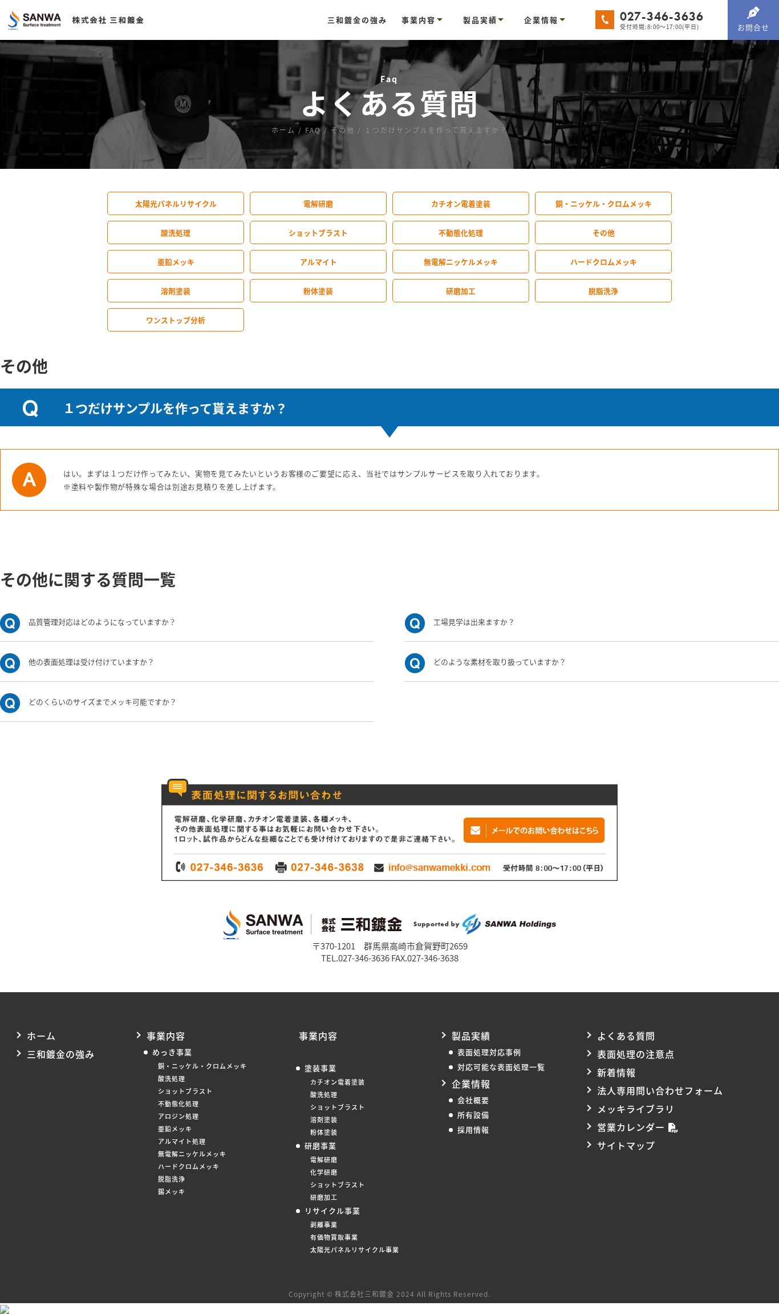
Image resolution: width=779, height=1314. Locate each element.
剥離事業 (324, 1224)
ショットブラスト (318, 232)
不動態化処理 (461, 232)
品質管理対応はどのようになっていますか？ (102, 621)
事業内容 (418, 19)
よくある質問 (626, 1035)
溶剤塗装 (175, 290)
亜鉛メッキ (175, 261)
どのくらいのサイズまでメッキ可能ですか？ (103, 701)
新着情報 (616, 1072)
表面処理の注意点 (636, 1054)
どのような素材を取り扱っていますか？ (499, 661)
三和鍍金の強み (357, 19)
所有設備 (473, 1114)
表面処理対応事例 (489, 1051)
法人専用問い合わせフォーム (660, 1090)
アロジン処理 (178, 1116)
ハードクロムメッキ (603, 261)
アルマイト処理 (182, 1141)
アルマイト (318, 261)
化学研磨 (324, 1171)
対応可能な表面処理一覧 (501, 1066)
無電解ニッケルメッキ (461, 261)
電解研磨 (318, 203)
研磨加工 (461, 290)
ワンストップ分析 (175, 319)
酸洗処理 (175, 232)
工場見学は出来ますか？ (474, 621)
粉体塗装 (318, 290)
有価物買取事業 (334, 1237)
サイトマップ (626, 1145)
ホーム (41, 1035)
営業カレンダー (631, 1127)
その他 (604, 232)
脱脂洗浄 (603, 290)
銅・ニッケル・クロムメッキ (603, 203)
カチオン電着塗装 (460, 203)
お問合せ (753, 27)
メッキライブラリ (636, 1108)
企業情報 (541, 19)
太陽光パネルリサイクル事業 (354, 1249)
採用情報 (473, 1129)
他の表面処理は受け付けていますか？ (92, 661)
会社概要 (473, 1099)
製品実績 (480, 19)
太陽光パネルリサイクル (176, 203)
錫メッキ (171, 1191)
